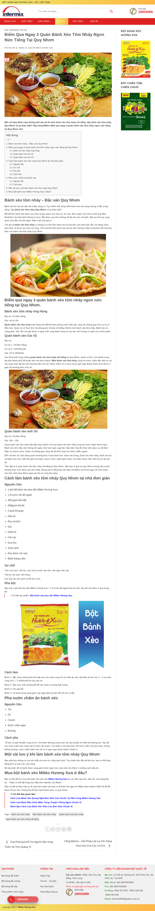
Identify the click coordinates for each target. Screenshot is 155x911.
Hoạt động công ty (49, 891)
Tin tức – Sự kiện (48, 881)
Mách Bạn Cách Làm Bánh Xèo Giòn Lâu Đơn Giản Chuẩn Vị (41, 806)
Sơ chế (16, 167)
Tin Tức (61, 21)
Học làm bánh (12, 30)
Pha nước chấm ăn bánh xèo (22, 178)
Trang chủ (10, 21)
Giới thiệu (27, 21)
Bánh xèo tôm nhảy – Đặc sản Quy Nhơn (28, 143)
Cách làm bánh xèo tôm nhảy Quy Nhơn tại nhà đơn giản (35, 161)
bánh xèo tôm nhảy (20, 814)
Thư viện (77, 21)
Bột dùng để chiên (10, 875)
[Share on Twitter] (52, 829)
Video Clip (45, 875)
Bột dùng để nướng (11, 881)
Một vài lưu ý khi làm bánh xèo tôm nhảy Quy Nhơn (33, 188)
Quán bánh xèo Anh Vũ (23, 157)
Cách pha (17, 184)
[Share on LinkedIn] (69, 829)
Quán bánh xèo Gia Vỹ (23, 154)
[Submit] (111, 11)
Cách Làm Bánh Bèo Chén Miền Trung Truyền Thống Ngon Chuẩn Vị (45, 802)
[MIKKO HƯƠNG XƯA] (17, 11)
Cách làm (17, 174)
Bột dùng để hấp (9, 886)
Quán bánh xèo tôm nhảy (71, 814)
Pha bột (16, 171)
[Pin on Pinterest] (63, 829)
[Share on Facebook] (47, 829)
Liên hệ (94, 21)
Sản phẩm (43, 21)
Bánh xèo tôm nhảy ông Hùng (26, 151)
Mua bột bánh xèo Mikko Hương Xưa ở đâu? (29, 191)
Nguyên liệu (18, 164)
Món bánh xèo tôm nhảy (44, 814)
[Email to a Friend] (58, 829)
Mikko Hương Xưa (44, 48)
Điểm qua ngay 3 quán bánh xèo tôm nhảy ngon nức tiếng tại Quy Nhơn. (43, 147)
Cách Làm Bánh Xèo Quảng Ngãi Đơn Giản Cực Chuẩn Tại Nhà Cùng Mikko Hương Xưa (55, 798)
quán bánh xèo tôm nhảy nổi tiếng (22, 819)
